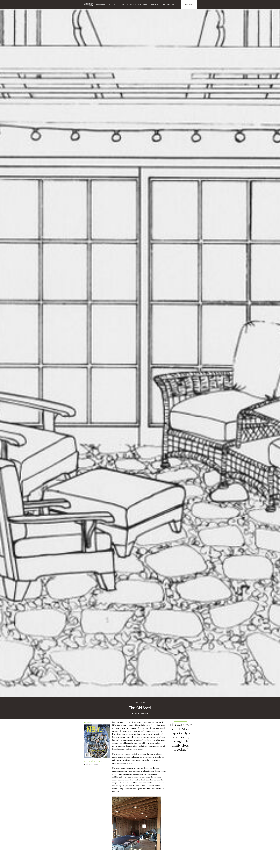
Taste (125, 4)
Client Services (168, 4)
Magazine (100, 4)
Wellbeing (143, 4)
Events (154, 4)
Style (117, 4)
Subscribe (188, 4)
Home (133, 4)
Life (110, 4)
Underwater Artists (91, 764)
